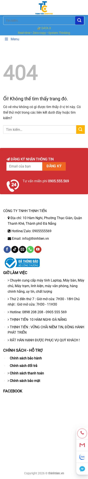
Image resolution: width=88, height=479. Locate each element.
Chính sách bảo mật (25, 381)
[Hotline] (82, 433)
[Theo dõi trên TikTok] (14, 249)
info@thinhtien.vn (35, 238)
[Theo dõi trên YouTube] (37, 249)
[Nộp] (79, 20)
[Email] (82, 445)
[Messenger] (82, 469)
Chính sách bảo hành (26, 358)
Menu (15, 39)
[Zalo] (82, 457)
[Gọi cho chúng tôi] (30, 249)
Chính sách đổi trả (23, 366)
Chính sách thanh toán (27, 373)
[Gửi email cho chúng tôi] (22, 249)
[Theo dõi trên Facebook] (7, 249)
